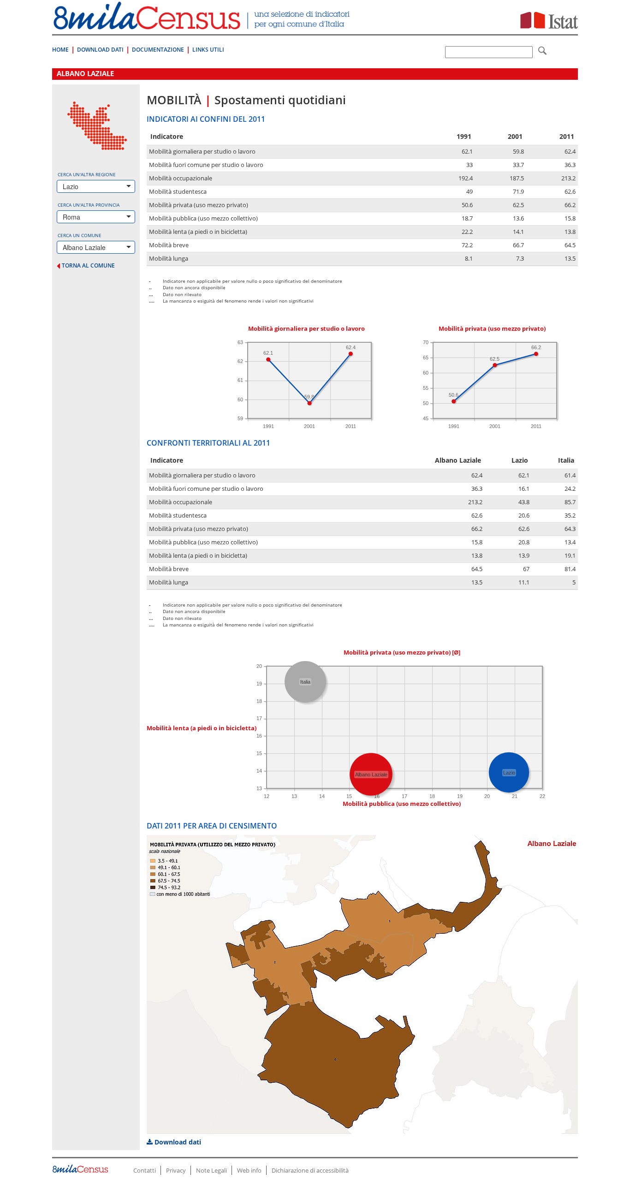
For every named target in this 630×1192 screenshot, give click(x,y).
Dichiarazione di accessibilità (310, 1170)
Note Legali (211, 1170)
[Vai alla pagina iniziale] (202, 24)
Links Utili (208, 50)
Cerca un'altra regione (87, 174)
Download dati (177, 1142)
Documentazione (158, 50)
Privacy (176, 1170)
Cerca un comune (79, 235)
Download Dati (100, 50)
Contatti (144, 1170)
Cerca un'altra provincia (88, 205)
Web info (249, 1170)
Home (60, 50)
